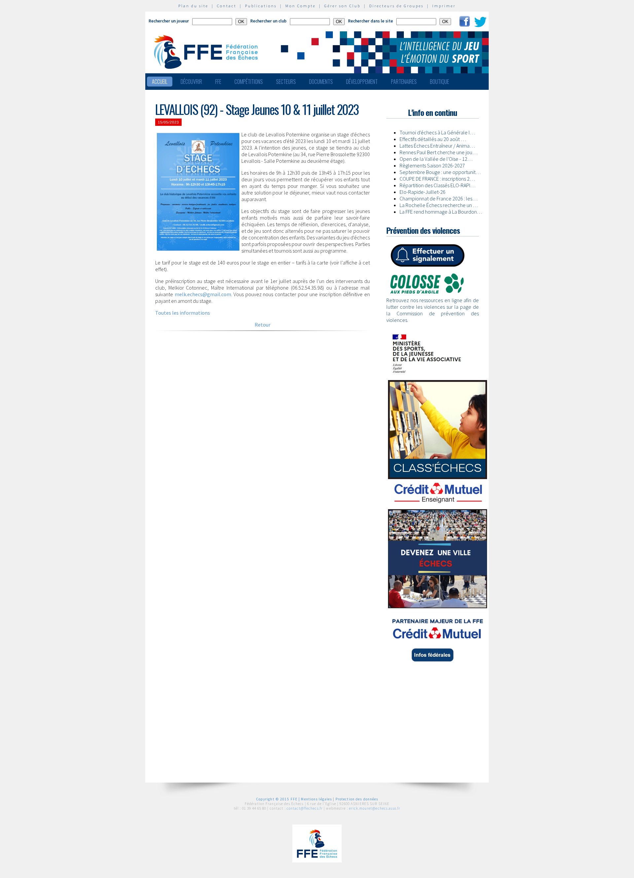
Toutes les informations (182, 312)
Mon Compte (300, 5)
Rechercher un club (268, 21)
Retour (262, 324)
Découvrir (191, 82)
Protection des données (356, 799)
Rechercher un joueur (169, 21)
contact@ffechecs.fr (305, 808)
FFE (218, 82)
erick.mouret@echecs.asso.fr (374, 808)
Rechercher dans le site (370, 21)
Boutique (439, 82)
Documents (321, 82)
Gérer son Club (342, 5)
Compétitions (248, 82)
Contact (226, 5)
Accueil (159, 82)
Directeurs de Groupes (396, 5)
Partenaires (404, 82)
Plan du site (193, 5)
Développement (362, 82)
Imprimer (444, 5)
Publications (261, 5)
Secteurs (286, 82)
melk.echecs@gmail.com (203, 294)
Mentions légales (316, 799)
